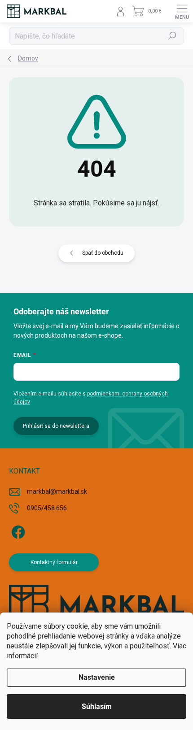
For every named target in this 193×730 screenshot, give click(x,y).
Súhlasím (97, 706)
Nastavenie (97, 677)
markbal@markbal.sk (57, 491)
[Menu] (182, 11)
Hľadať (172, 36)
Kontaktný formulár (54, 562)
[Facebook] (17, 531)
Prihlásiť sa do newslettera (56, 426)
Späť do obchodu (102, 253)
